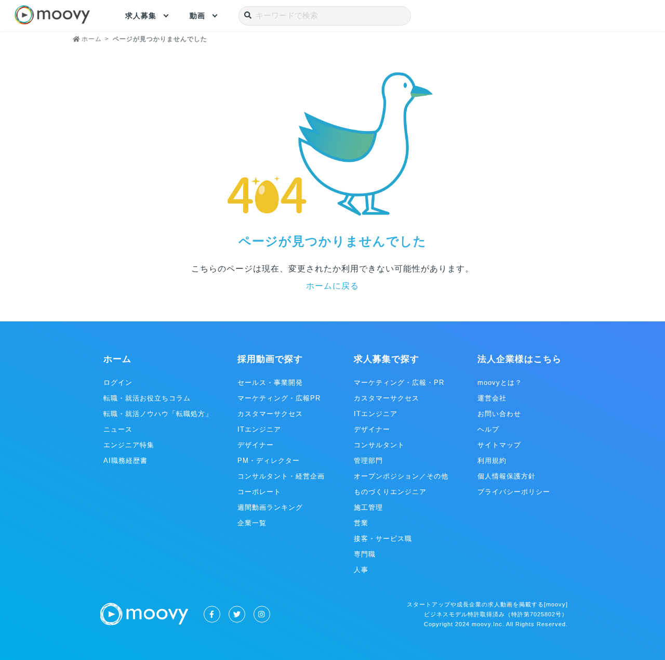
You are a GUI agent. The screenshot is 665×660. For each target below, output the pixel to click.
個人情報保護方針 (506, 476)
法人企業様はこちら (519, 359)
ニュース (117, 429)
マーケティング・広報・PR (399, 382)
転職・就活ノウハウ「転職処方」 (157, 414)
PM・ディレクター (268, 460)
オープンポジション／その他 (401, 476)
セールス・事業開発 (270, 382)
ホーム (117, 359)
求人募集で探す (386, 359)
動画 (197, 15)
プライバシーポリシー (513, 492)
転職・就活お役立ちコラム (147, 398)
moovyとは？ (499, 382)
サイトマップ (499, 445)
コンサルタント (379, 445)
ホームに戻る (332, 285)
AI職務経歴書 (125, 460)
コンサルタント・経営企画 (281, 476)
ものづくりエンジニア (390, 492)
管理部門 (368, 460)
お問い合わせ (499, 414)
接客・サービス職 (383, 538)
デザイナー (255, 445)
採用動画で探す (270, 359)
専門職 (365, 554)
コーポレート (259, 492)
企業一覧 (252, 523)
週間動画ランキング (270, 507)
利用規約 (492, 460)
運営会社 (492, 398)
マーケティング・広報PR (279, 398)
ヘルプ (488, 429)
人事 (361, 570)
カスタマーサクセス (270, 414)
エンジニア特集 (128, 445)
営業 (361, 523)
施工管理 (368, 507)
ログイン (117, 382)
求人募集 (140, 15)
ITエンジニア (259, 429)
